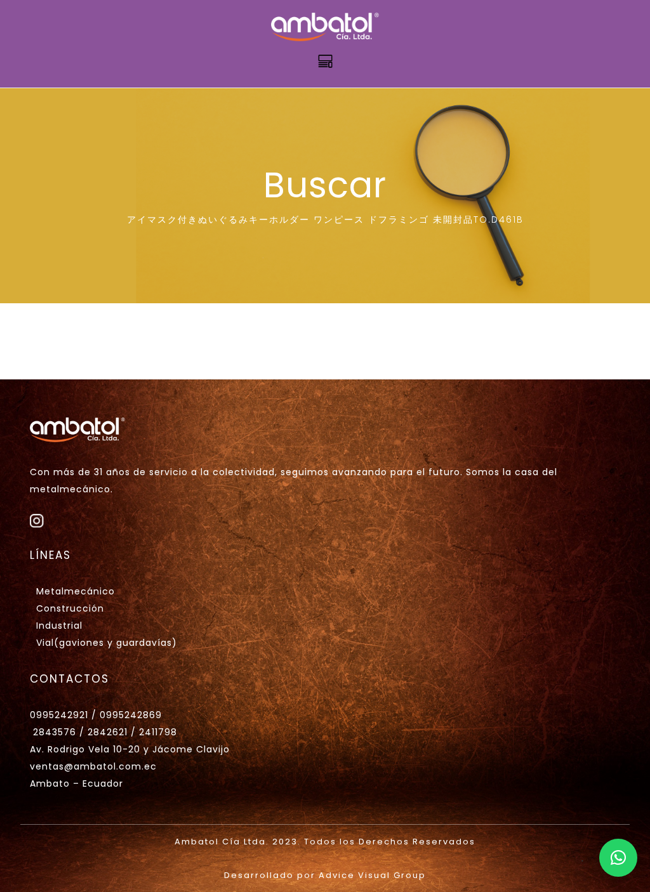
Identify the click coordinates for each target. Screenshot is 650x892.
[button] (618, 858)
